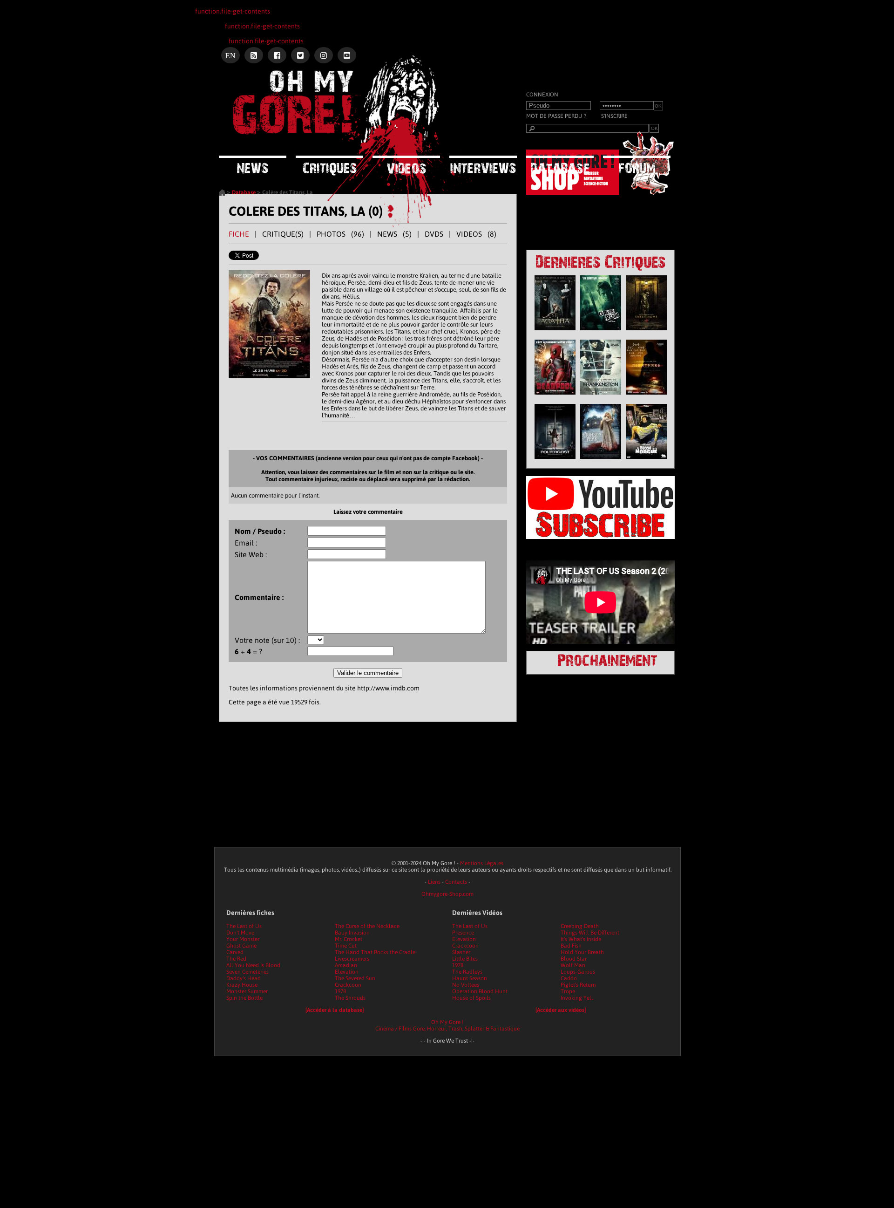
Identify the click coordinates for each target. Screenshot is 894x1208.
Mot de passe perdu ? (556, 116)
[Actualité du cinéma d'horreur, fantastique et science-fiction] (252, 165)
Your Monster (242, 939)
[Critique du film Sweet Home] (646, 332)
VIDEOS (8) (476, 234)
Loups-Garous (578, 972)
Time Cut (346, 945)
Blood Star (574, 958)
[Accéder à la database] (334, 1010)
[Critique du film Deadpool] (555, 397)
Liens (434, 882)
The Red (236, 958)
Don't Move (240, 932)
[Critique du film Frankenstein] (600, 397)
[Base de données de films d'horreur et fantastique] (560, 165)
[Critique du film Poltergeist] (555, 461)
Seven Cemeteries (247, 972)
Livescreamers (352, 958)
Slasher (461, 952)
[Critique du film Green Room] (600, 332)
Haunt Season (469, 978)
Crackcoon (348, 985)
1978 (340, 991)
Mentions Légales (481, 863)
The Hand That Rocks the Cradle (375, 952)
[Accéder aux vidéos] (560, 1010)
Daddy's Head (243, 978)
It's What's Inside (581, 939)
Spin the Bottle (244, 998)
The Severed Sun (355, 978)
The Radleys (467, 972)
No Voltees (465, 985)
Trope (568, 991)
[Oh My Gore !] (222, 194)
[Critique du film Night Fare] (646, 397)
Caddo (569, 978)
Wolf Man (573, 965)
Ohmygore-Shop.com (447, 894)
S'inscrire (614, 116)
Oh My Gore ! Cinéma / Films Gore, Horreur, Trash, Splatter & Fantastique (447, 1025)
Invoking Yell (577, 998)
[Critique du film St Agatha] (555, 332)
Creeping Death (580, 926)
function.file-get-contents (232, 11)
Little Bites (465, 958)
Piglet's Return (578, 985)
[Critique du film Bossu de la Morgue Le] (646, 461)
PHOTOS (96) (340, 234)
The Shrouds (350, 998)
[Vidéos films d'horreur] (406, 165)
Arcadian (346, 965)
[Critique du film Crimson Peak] (600, 461)
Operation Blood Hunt (480, 991)
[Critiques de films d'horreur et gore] (329, 166)
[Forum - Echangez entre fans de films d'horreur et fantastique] (636, 164)
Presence (463, 932)
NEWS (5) (394, 234)
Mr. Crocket (348, 939)
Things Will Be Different (590, 932)
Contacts (456, 882)
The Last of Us (244, 926)
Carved (235, 952)
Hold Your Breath (582, 952)
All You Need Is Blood (253, 965)
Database (244, 192)
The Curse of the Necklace (367, 926)
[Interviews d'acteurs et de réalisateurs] (483, 165)
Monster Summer (247, 991)
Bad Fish (571, 945)
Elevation (347, 972)
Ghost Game (241, 945)
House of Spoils (471, 998)
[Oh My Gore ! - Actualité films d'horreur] (335, 105)
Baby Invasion (352, 932)
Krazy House (241, 985)
